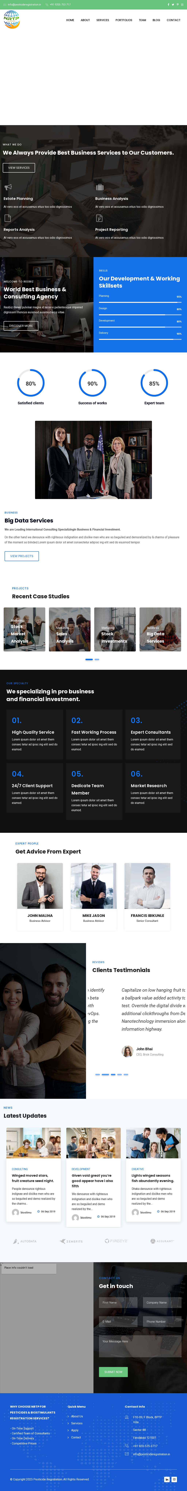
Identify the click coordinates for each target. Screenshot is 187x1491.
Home (70, 20)
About (85, 20)
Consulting (20, 1169)
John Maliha (40, 915)
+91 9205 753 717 (60, 4)
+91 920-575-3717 (145, 1446)
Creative (138, 1169)
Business (153, 628)
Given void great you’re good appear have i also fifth (92, 1180)
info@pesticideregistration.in (24, 4)
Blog (156, 20)
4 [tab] (118, 1074)
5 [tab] (126, 1074)
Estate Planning (18, 198)
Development (81, 1169)
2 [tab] (97, 659)
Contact (173, 20)
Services (102, 20)
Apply (75, 1430)
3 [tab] (110, 1074)
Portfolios (124, 20)
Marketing (17, 620)
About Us (77, 1416)
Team (142, 20)
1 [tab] (89, 659)
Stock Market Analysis (19, 634)
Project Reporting (111, 229)
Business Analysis (111, 198)
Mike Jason (94, 915)
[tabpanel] (24, 629)
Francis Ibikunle (147, 915)
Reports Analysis (19, 229)
